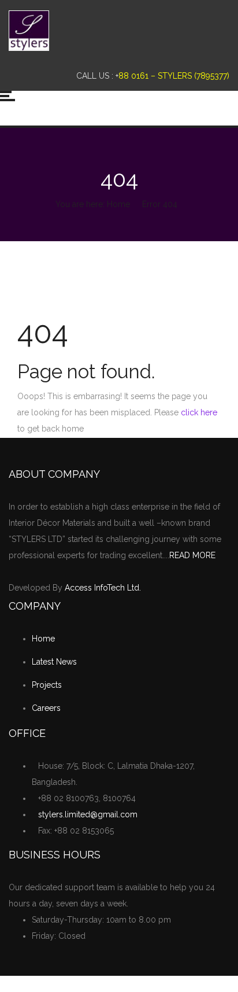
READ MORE (192, 555)
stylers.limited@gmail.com (87, 814)
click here (199, 412)
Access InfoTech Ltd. (103, 587)
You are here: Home (92, 204)
